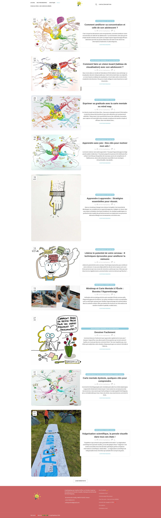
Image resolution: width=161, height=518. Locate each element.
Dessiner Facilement (104, 332)
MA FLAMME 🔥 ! (103, 490)
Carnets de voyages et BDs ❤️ (107, 502)
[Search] (96, 4)
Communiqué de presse (105, 496)
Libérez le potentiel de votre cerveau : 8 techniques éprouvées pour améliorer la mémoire (105, 256)
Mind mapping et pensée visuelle (104, 99)
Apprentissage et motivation (105, 21)
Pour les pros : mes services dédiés (109, 499)
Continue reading (104, 44)
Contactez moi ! (103, 493)
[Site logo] (81, 4)
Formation (102, 505)
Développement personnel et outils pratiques (105, 60)
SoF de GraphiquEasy (104, 31)
